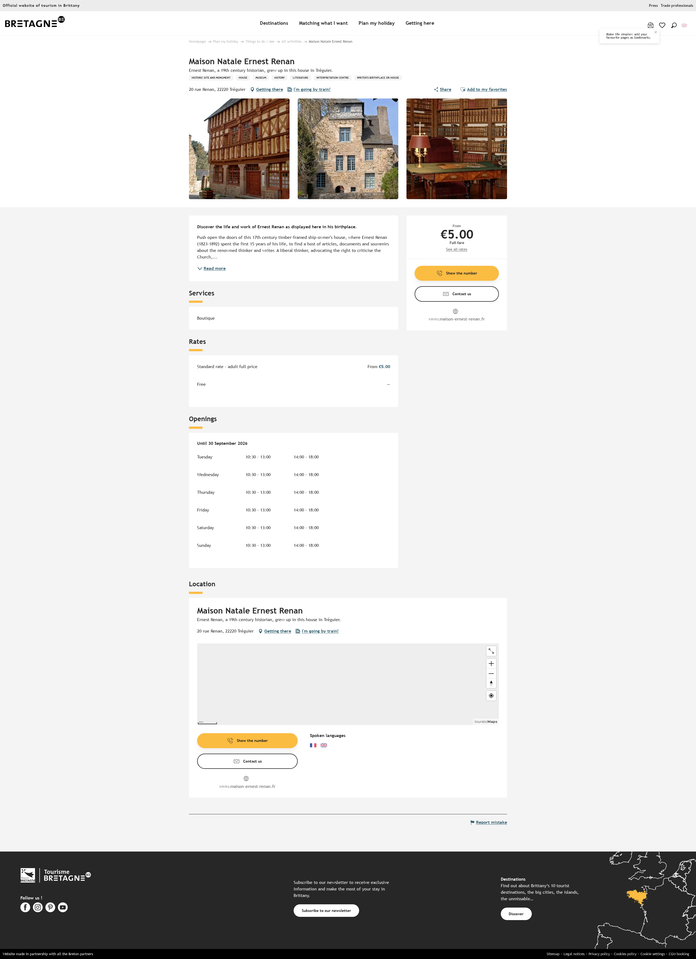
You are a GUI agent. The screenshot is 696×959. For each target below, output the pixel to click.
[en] (685, 25)
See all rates (456, 249)
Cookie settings (653, 954)
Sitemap (553, 954)
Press (653, 6)
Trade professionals (677, 6)
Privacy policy (599, 954)
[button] (674, 25)
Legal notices (574, 954)
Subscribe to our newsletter (326, 910)
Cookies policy (625, 954)
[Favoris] (662, 25)
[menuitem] (35, 23)
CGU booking (679, 954)
